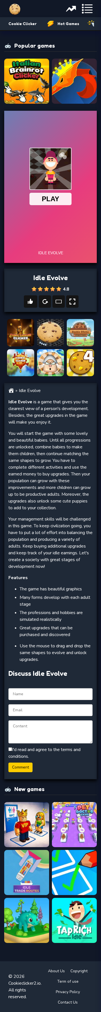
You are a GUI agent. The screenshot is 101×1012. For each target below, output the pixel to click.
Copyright (79, 971)
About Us (56, 971)
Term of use (68, 981)
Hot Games (68, 23)
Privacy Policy (68, 992)
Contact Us (68, 1002)
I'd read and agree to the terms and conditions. (44, 753)
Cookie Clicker (22, 23)
